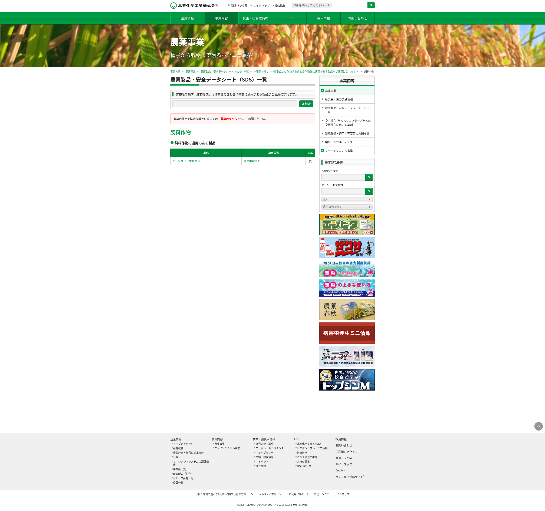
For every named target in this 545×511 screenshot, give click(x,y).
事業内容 (221, 18)
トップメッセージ (183, 443)
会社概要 (178, 448)
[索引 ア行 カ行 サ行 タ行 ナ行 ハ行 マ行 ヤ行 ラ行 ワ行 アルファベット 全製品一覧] (347, 199)
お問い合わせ (357, 18)
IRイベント (262, 461)
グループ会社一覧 (183, 478)
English (280, 5)
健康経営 (302, 452)
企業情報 (187, 18)
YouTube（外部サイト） (351, 477)
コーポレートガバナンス (270, 448)
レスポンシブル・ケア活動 (312, 448)
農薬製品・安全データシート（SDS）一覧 (225, 71)
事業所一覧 (179, 469)
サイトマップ (261, 5)
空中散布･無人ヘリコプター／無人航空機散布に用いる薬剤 (348, 123)
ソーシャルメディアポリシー (267, 494)
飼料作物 (180, 132)
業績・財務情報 (265, 457)
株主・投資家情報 (255, 18)
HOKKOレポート (306, 466)
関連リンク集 (239, 5)
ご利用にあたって (346, 451)
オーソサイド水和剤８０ (187, 161)
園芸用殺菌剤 (252, 161)
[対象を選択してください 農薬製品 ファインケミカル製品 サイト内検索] (311, 5)
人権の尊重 (303, 461)
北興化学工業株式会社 (194, 5)
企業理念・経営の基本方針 (188, 452)
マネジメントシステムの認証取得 (191, 463)
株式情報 (261, 466)
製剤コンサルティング (339, 142)
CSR (290, 18)
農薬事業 (190, 71)
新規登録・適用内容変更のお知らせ (347, 133)
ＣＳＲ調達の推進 (307, 457)
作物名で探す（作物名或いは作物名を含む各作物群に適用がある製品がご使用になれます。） (306, 71)
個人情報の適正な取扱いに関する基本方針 (222, 494)
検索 (307, 103)
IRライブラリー (265, 452)
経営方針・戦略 (265, 443)
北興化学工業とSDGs (309, 443)
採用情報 (323, 18)
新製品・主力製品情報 (339, 99)
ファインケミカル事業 (339, 151)
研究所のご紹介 (182, 473)
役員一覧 (178, 482)
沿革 (175, 457)
